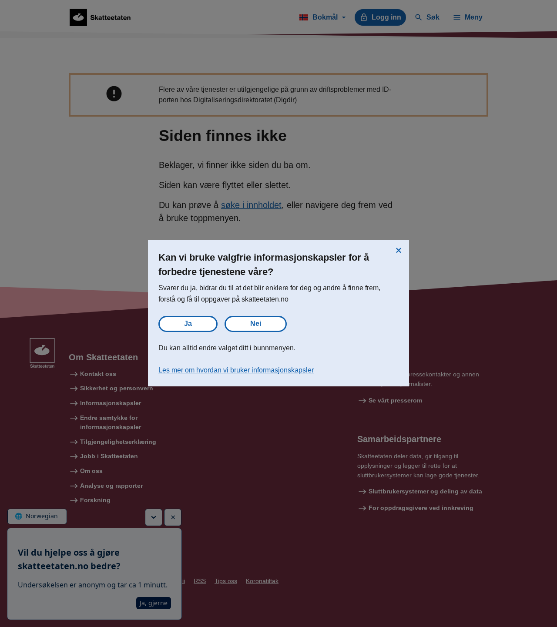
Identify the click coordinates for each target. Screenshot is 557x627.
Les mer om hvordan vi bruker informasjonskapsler (236, 370)
